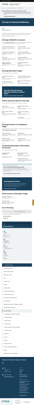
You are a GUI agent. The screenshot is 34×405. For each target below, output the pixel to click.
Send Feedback (17, 400)
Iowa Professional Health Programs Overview (11, 173)
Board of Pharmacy (23, 392)
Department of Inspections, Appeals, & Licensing (15, 4)
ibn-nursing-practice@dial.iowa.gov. (9, 130)
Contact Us (21, 369)
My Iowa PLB (22, 385)
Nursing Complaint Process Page (10, 188)
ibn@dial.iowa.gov (6, 242)
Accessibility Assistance (23, 376)
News (20, 373)
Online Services (7, 248)
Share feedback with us (8, 376)
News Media (23, 374)
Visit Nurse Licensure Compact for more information (13, 95)
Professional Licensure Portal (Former (24, 382)
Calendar (20, 371)
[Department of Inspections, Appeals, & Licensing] (5, 4)
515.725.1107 (5, 258)
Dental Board (22, 390)
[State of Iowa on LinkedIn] (3, 363)
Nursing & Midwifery (8, 226)
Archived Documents (22, 395)
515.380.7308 (6, 255)
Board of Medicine (23, 387)
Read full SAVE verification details (9, 16)
